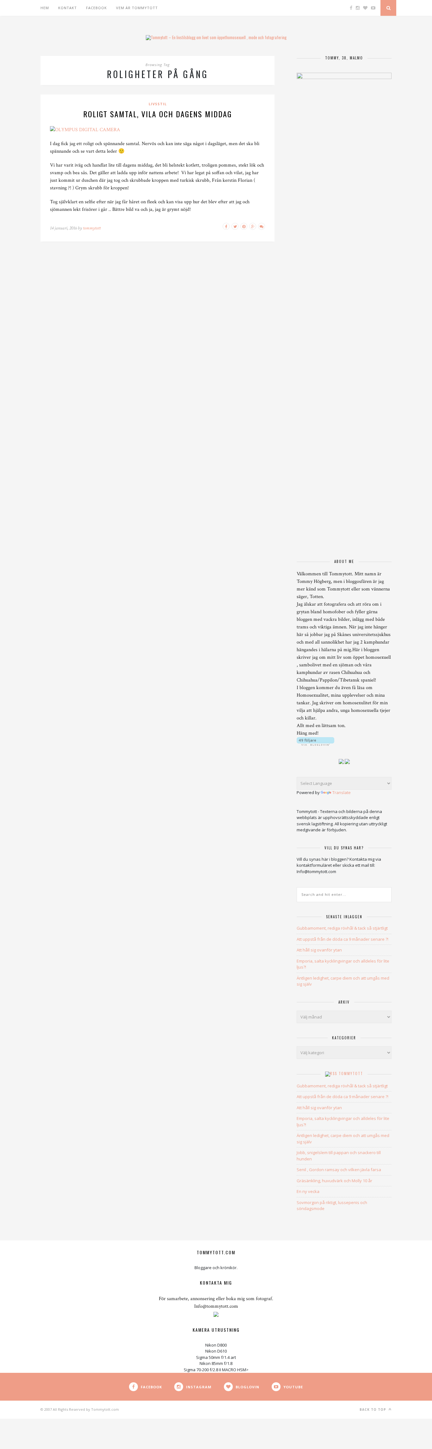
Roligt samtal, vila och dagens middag (157, 113)
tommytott (92, 228)
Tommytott (351, 1073)
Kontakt (67, 7)
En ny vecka (308, 1191)
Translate (341, 792)
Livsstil (158, 103)
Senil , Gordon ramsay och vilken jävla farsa (339, 1169)
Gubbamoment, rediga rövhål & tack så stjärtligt (342, 928)
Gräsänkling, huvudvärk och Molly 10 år (334, 1180)
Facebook (96, 7)
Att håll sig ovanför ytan (319, 950)
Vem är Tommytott (137, 7)
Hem (44, 7)
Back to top (373, 1409)
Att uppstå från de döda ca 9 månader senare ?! (342, 939)
